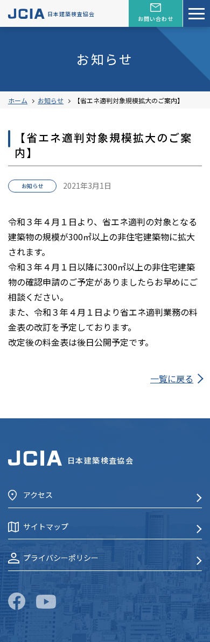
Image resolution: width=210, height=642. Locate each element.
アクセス (38, 494)
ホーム (17, 100)
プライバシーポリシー (61, 557)
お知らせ (51, 100)
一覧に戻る (171, 378)
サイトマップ (45, 526)
